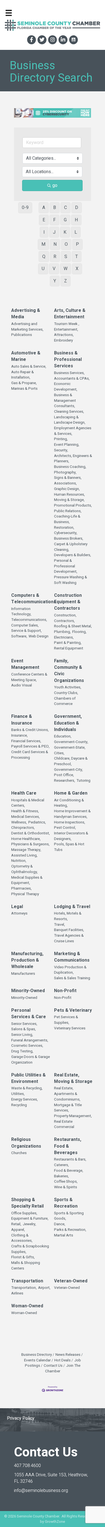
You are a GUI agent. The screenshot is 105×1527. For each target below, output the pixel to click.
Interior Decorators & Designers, (71, 836)
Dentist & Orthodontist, (30, 833)
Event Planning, (66, 444)
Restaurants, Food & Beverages (67, 1146)
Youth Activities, (67, 687)
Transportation (27, 1281)
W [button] (65, 268)
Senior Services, (24, 1024)
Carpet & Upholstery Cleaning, (70, 547)
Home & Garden (70, 793)
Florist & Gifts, (23, 1257)
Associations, (65, 483)
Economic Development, (65, 386)
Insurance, (19, 735)
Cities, (59, 753)
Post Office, (64, 775)
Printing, (61, 439)
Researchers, (64, 780)
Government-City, (68, 769)
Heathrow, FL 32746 (51, 1478)
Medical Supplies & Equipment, (27, 880)
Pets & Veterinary (73, 1010)
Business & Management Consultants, (65, 401)
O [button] (66, 244)
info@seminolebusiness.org (41, 1490)
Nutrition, (18, 861)
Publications (21, 335)
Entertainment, (66, 329)
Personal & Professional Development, (65, 566)
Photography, (65, 472)
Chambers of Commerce (65, 701)
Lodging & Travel (72, 907)
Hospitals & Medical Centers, (27, 803)
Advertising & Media (25, 313)
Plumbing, (62, 632)
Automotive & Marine (25, 356)
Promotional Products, (73, 505)
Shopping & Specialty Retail (27, 1203)
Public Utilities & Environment (28, 1078)
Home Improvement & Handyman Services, (72, 814)
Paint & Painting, (67, 643)
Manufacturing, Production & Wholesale (27, 960)
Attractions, (64, 335)
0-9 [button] (25, 207)
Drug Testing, (22, 1051)
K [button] (65, 232)
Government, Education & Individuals (68, 723)
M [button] (43, 244)
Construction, (65, 615)
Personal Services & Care (28, 1013)
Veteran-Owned (70, 1281)
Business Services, (69, 373)
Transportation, (24, 1288)
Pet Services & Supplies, (66, 1020)
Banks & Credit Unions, (30, 730)
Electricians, (64, 637)
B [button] (54, 207)
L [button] (75, 232)
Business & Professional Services (68, 359)
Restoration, (64, 527)
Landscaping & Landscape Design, (69, 420)
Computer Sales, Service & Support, (26, 628)
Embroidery (63, 340)
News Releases (67, 1354)
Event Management (25, 664)
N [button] (55, 244)
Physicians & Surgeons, (30, 844)
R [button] (54, 256)
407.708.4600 (27, 1465)
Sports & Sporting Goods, (69, 1216)
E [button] (44, 220)
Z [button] (65, 281)
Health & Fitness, (25, 811)
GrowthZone (55, 1521)
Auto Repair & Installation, (22, 375)
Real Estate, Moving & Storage (73, 1078)
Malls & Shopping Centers (25, 1265)
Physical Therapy (25, 894)
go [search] (54, 185)
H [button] (76, 220)
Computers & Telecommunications (33, 598)
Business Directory (36, 1354)
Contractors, (64, 621)
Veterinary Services (69, 1028)
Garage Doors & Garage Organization (30, 1059)
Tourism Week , (66, 324)
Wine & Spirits (65, 1187)
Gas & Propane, (24, 383)
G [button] (65, 220)
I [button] (44, 232)
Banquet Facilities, (69, 930)
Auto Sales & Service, (28, 366)
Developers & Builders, (72, 555)
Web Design (38, 636)
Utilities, (18, 1094)
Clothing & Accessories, (21, 1238)
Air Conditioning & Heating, (69, 803)
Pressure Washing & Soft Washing (70, 580)
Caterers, (61, 1165)
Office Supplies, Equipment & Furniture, (29, 1216)
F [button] (54, 220)
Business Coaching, (70, 467)
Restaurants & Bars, (70, 1159)
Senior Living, (22, 1035)
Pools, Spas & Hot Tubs (69, 847)
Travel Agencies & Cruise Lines (69, 938)
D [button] (76, 207)
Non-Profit (65, 991)
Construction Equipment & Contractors (68, 602)
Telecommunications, (29, 620)
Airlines (17, 1293)
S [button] (65, 256)
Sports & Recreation (66, 1203)
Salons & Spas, (23, 1029)
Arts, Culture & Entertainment (69, 313)
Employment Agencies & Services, (72, 431)
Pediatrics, (37, 822)
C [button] (65, 207)
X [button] (77, 268)
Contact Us (53, 1365)
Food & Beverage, (68, 1170)
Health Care (23, 793)
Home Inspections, (69, 822)
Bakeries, (61, 1176)
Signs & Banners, (67, 478)
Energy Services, (24, 1099)
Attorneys (19, 913)
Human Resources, (69, 494)
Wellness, (19, 822)
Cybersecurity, (65, 533)
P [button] (77, 244)
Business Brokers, (68, 538)
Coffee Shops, (66, 1181)
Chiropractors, (23, 827)
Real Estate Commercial (64, 1124)
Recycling (19, 1105)
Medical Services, (25, 817)
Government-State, (69, 747)
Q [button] (43, 256)
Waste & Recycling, (27, 1088)
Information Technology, (21, 611)
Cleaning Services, (69, 411)
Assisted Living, (24, 855)
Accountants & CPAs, (72, 378)
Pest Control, (65, 827)
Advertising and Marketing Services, (27, 326)
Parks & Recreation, (70, 1230)
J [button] (54, 232)
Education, (62, 736)
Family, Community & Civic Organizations (69, 671)
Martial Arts (63, 1235)
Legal (17, 907)
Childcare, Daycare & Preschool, (71, 761)
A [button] (43, 207)
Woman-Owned (27, 1306)
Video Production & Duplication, (70, 970)
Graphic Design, (67, 489)
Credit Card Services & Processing (29, 754)
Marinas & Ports (24, 388)
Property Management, (73, 1116)
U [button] (43, 268)
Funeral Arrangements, (29, 1040)
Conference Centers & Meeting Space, (29, 677)
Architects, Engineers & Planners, (73, 458)
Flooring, (79, 632)
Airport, (44, 1288)
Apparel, (18, 1230)
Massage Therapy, (26, 850)
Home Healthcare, (26, 839)
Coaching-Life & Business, (67, 519)
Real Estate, (63, 1088)
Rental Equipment (68, 648)
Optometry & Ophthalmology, (24, 869)
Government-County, (71, 742)
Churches (19, 1153)
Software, (19, 636)
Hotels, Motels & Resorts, (67, 916)
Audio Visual (21, 685)
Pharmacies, (21, 888)
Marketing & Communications (72, 957)
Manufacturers (23, 973)
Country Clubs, (66, 693)
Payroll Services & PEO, (30, 746)
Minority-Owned (28, 991)
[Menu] (9, 13)
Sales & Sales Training (72, 978)
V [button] (54, 268)
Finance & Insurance (21, 719)
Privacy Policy (20, 1418)
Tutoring (83, 780)
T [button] (76, 256)
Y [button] (54, 281)
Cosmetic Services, (27, 1045)
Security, (61, 450)
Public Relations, (67, 511)
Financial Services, (26, 741)
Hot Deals (62, 1360)
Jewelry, (29, 1224)
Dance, (59, 1224)
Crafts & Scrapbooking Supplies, (30, 1249)
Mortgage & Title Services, (68, 1108)
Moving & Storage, (69, 500)
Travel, (59, 924)
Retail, (16, 1224)
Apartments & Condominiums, (67, 1096)
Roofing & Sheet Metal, (73, 626)
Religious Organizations (26, 1142)
